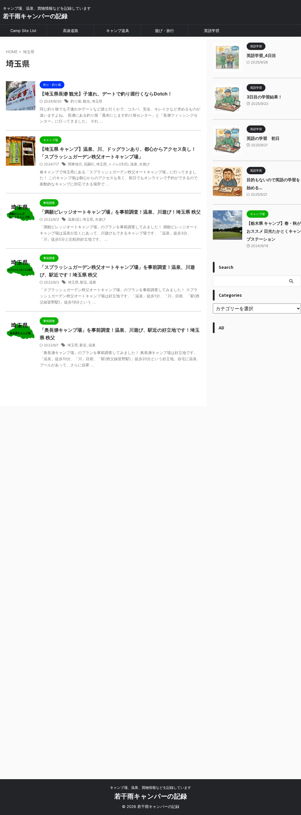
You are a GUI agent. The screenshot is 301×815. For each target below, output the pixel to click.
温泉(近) (74, 219)
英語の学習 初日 (263, 138)
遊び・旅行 (164, 30)
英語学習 (211, 30)
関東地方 (75, 164)
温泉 (133, 164)
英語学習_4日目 (261, 55)
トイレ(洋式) (118, 164)
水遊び (144, 164)
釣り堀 (76, 101)
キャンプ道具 (117, 30)
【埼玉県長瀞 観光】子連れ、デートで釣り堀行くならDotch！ (106, 94)
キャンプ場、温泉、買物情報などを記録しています (150, 787)
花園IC (89, 164)
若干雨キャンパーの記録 (35, 16)
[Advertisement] (257, 553)
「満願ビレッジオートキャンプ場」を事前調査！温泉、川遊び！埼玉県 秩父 (120, 212)
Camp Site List (23, 30)
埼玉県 (97, 101)
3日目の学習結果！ (264, 96)
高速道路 (70, 30)
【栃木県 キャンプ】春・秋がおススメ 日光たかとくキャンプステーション (274, 231)
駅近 (83, 282)
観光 (86, 101)
